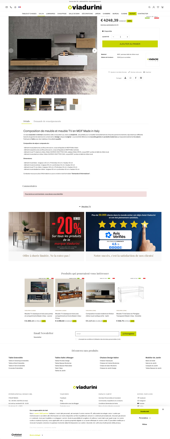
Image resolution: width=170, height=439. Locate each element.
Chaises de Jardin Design (108, 368)
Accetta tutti (144, 411)
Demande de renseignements (47, 121)
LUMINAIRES (50, 13)
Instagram (142, 400)
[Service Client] (11, 7)
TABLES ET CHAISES (29, 13)
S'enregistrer (129, 334)
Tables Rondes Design (62, 360)
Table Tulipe (59, 368)
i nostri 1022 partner (41, 413)
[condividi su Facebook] (135, 78)
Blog (61, 400)
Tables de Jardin (60, 370)
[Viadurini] (85, 7)
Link (118, 339)
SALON (41, 13)
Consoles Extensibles (16, 368)
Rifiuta (144, 424)
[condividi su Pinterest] (141, 78)
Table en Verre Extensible (17, 365)
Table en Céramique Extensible (19, 360)
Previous (11, 50)
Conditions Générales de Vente (108, 403)
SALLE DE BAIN (74, 13)
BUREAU (116, 13)
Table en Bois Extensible (16, 363)
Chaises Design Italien (109, 358)
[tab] (26, 121)
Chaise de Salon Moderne (108, 365)
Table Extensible (16, 358)
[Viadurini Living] (152, 59)
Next (94, 50)
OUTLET (132, 13)
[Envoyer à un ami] (125, 78)
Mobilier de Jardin (153, 358)
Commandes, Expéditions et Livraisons (111, 400)
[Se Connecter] (154, 7)
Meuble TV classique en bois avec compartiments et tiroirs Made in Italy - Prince (68, 316)
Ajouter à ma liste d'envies (118, 72)
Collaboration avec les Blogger (69, 403)
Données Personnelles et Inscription (110, 398)
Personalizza (143, 418)
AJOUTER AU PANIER (130, 44)
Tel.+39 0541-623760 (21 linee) (18, 400)
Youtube (141, 403)
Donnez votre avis (136, 72)
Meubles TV (86, 207)
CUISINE (124, 13)
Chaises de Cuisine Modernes (109, 363)
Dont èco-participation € (109, 25)
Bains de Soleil (150, 360)
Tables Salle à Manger (64, 358)
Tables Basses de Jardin (153, 368)
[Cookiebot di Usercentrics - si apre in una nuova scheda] (16, 435)
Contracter (143, 13)
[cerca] (149, 7)
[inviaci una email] (7, 7)
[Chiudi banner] (163, 409)
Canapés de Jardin (152, 365)
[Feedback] (15, 7)
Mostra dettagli (35, 435)
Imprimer (148, 72)
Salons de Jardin (151, 363)
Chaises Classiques (106, 360)
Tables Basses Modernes (63, 363)
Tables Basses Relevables (63, 365)
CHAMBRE (106, 13)
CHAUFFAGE (62, 13)
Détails (26, 121)
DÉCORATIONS (87, 13)
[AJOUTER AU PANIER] (110, 283)
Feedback (63, 398)
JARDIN (97, 13)
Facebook (142, 398)
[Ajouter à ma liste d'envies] (49, 288)
